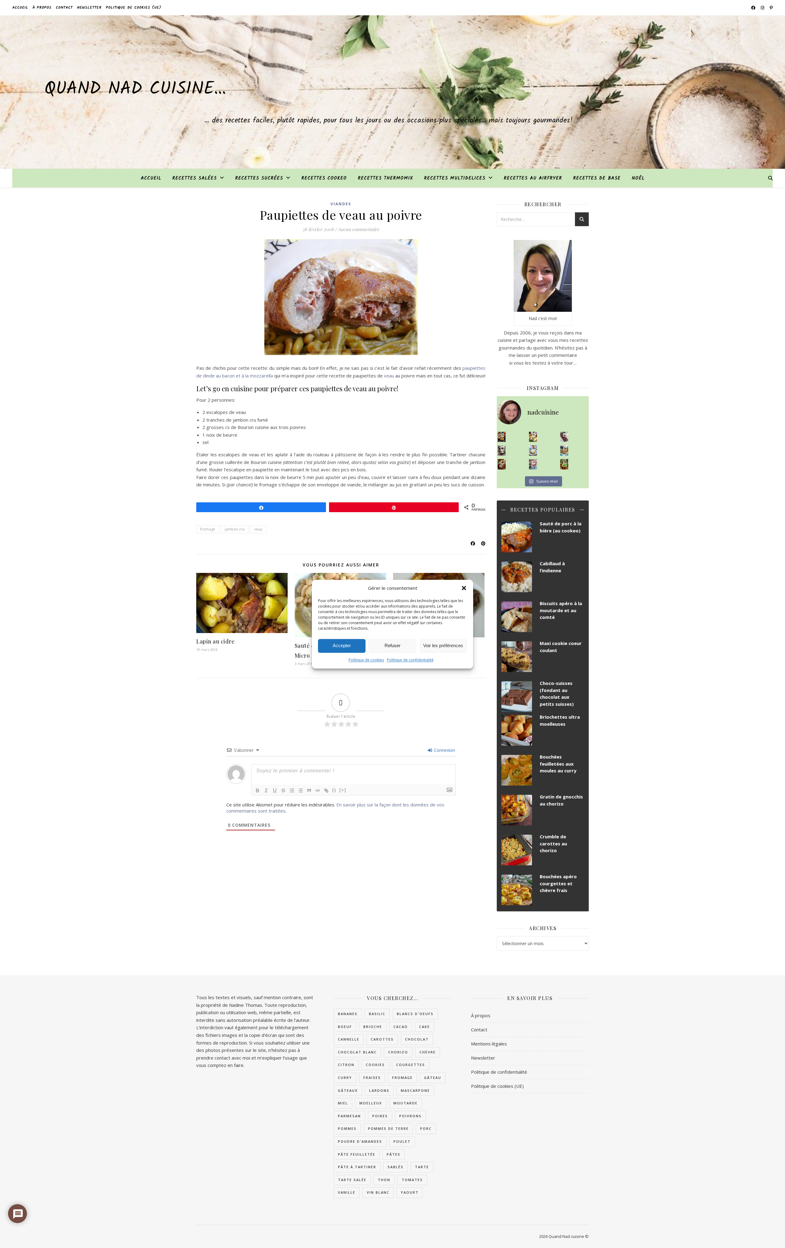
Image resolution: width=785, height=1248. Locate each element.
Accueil (20, 7)
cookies (375, 1064)
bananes (348, 1013)
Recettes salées (194, 178)
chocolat (417, 1039)
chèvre (427, 1052)
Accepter (342, 645)
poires (380, 1116)
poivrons (410, 1116)
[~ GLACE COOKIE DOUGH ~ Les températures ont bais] (502, 450)
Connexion (444, 750)
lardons (379, 1090)
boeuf (345, 1026)
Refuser (392, 645)
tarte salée (352, 1179)
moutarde (405, 1103)
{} (334, 790)
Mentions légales (489, 1044)
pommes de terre (388, 1128)
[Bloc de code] (317, 790)
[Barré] (283, 790)
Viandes (341, 204)
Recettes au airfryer (533, 178)
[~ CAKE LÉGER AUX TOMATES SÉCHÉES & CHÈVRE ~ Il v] (533, 437)
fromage (207, 529)
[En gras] (257, 790)
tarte (422, 1167)
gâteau (432, 1077)
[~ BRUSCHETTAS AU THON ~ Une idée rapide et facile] (502, 464)
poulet (402, 1141)
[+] (342, 790)
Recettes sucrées (259, 178)
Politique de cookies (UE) (133, 7)
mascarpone (415, 1090)
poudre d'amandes (360, 1141)
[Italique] (266, 790)
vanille (346, 1192)
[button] (464, 588)
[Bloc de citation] (309, 790)
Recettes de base (597, 178)
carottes (382, 1039)
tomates (412, 1179)
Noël (638, 178)
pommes (347, 1128)
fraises (372, 1077)
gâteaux (348, 1090)
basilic (377, 1013)
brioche (372, 1026)
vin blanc (378, 1192)
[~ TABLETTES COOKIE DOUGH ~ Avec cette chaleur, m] (564, 450)
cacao (400, 1026)
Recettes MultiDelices (454, 178)
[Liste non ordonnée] (300, 790)
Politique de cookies (366, 660)
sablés (396, 1167)
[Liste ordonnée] (292, 790)
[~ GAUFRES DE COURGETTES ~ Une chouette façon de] (533, 450)
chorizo (398, 1052)
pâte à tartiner (357, 1167)
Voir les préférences (443, 645)
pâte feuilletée (356, 1154)
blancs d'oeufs (415, 1013)
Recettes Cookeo (324, 178)
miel (343, 1103)
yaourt (410, 1192)
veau (389, 376)
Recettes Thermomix (385, 178)
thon (384, 1179)
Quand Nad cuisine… (135, 89)
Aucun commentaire (358, 229)
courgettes (410, 1064)
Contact (64, 7)
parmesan (349, 1116)
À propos (42, 7)
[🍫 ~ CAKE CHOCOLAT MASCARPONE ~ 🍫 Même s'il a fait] (564, 437)
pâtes (393, 1154)
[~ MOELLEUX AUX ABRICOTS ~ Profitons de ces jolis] (502, 437)
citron (346, 1064)
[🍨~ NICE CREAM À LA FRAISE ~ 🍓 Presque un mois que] (533, 464)
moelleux (370, 1103)
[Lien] (326, 790)
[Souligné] (274, 790)
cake (424, 1026)
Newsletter (89, 7)
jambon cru (235, 529)
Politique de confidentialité (410, 660)
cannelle (348, 1039)
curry (345, 1077)
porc (426, 1128)
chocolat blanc (357, 1052)
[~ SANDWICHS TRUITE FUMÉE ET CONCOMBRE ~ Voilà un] (564, 464)
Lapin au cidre (215, 641)
